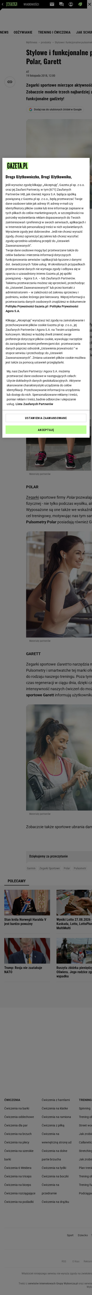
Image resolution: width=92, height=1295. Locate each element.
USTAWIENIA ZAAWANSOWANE (46, 418)
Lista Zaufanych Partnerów (34, 404)
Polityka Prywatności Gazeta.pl (27, 306)
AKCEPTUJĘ (46, 430)
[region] (46, 298)
